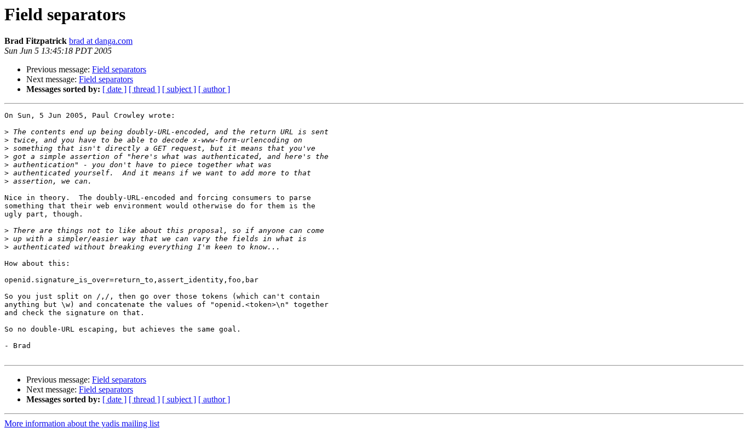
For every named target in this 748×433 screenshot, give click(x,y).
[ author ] (214, 89)
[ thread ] (144, 89)
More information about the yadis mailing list (81, 423)
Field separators (119, 69)
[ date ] (114, 89)
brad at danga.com (101, 40)
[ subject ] (179, 89)
